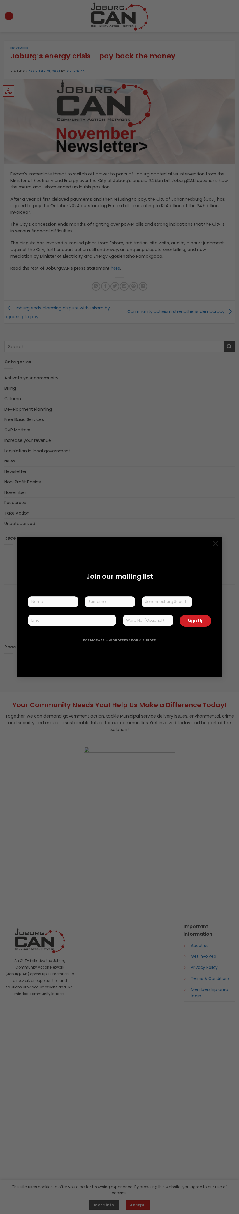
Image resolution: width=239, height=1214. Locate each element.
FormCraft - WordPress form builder (119, 640)
